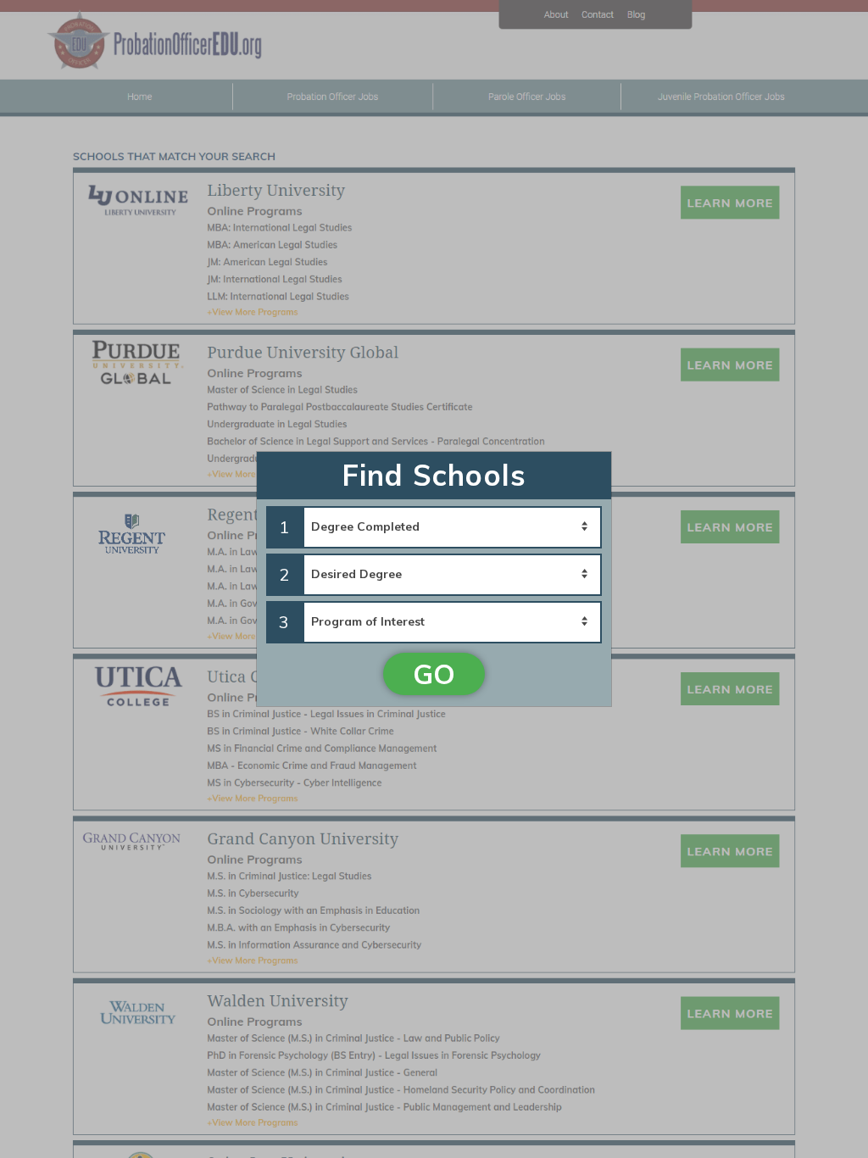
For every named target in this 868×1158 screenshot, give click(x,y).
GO (434, 674)
